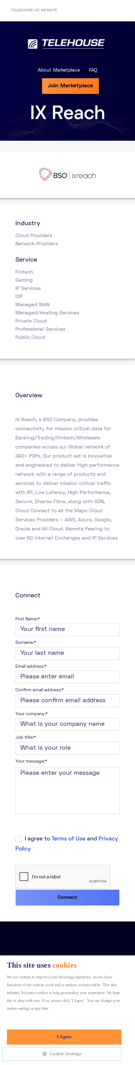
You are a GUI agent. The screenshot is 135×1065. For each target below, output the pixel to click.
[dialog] (67, 1010)
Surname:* (25, 643)
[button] (64, 1054)
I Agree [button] (64, 1037)
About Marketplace (59, 70)
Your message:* (31, 761)
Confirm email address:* (39, 690)
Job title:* (25, 738)
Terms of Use (68, 839)
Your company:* (31, 714)
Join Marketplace (70, 86)
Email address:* (30, 667)
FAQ (93, 70)
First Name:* (27, 619)
